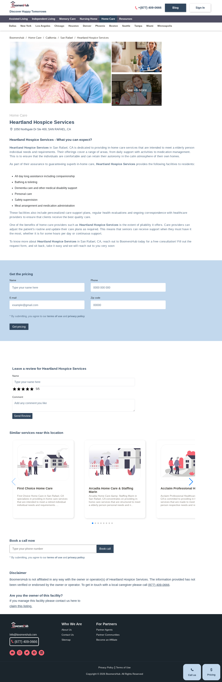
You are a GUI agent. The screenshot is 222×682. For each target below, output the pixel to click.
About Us (67, 629)
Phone (94, 280)
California (51, 37)
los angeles (43, 25)
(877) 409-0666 (158, 585)
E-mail (13, 297)
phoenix (100, 25)
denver (87, 25)
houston (74, 25)
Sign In (200, 7)
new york (25, 25)
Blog (175, 7)
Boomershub (17, 37)
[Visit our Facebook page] (34, 653)
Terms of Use (123, 667)
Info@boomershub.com (23, 634)
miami (149, 25)
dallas (12, 25)
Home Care (108, 18)
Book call (105, 548)
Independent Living (43, 18)
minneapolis (164, 25)
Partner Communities (107, 634)
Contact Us (68, 634)
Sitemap (66, 639)
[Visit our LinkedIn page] (41, 653)
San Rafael (66, 37)
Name (13, 280)
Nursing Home (88, 18)
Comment (17, 397)
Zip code (95, 297)
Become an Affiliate (106, 639)
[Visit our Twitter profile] (27, 653)
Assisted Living (18, 18)
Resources (125, 18)
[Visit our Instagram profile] (19, 653)
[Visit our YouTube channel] (12, 653)
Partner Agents (104, 629)
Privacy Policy (105, 667)
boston (113, 25)
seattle (126, 25)
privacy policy (76, 316)
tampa (138, 25)
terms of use (54, 316)
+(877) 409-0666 (149, 7)
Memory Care (67, 18)
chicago (59, 25)
